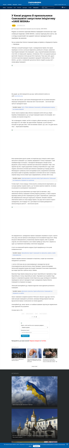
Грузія (23, 313)
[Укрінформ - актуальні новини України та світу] (34, 2)
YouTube (43, 340)
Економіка (9, 7)
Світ (15, 7)
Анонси (19, 4)
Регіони (19, 7)
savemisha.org (19, 96)
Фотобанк (10, 4)
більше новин (34, 366)
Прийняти (36, 446)
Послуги (4, 4)
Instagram (37, 340)
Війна (4, 7)
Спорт (30, 7)
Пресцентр (15, 4)
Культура (25, 7)
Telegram (31, 340)
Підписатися (25, 335)
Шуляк (36, 313)
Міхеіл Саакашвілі (43, 313)
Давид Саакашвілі (29, 313)
